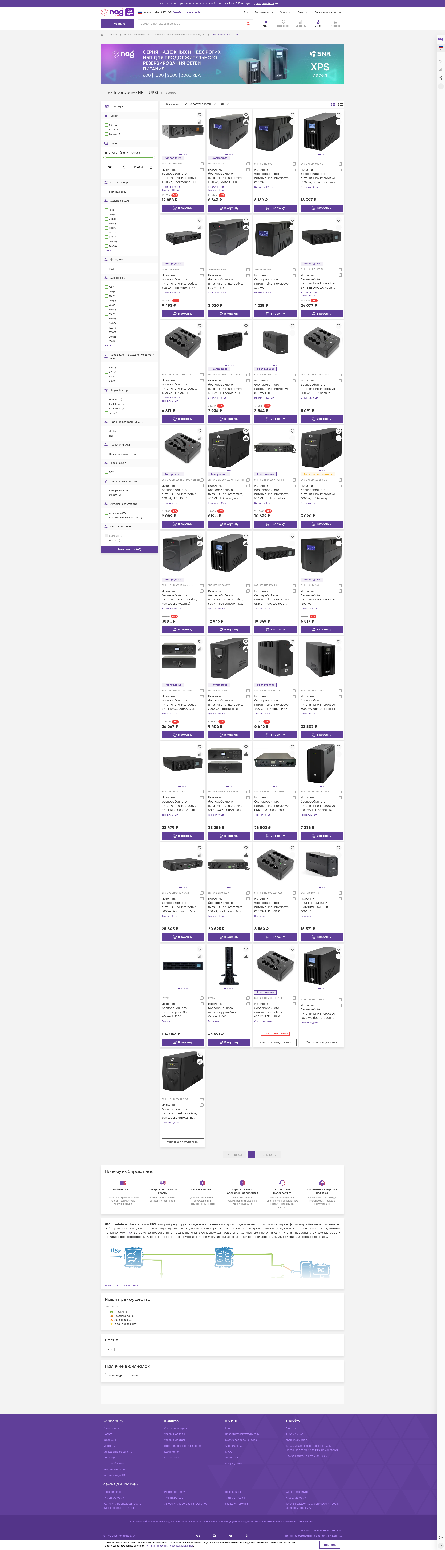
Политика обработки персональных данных (313, 1535)
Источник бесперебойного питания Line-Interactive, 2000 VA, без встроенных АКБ (318, 1011)
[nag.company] (198, 1536)
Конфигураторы (235, 1463)
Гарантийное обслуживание (182, 1446)
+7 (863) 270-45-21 (174, 1497)
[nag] (247, 1536)
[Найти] (248, 24)
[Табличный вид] (340, 104)
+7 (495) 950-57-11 (163, 12)
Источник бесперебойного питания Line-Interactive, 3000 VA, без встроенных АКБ (318, 703)
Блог (246, 12)
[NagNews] (230, 1536)
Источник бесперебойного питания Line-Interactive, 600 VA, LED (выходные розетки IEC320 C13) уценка (225, 492)
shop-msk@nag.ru (196, 12)
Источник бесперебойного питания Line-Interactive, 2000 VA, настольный (225, 703)
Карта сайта (172, 1457)
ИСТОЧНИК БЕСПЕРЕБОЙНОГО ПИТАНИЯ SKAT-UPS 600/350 (314, 905)
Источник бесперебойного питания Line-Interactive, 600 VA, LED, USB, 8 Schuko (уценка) (179, 492)
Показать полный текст (121, 1285)
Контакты (109, 1446)
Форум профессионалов (241, 1440)
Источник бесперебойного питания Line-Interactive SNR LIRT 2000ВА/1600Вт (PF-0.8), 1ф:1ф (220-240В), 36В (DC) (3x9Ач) (318, 281)
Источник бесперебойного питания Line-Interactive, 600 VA (271, 281)
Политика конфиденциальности (321, 1530)
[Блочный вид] (333, 104)
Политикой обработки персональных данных (169, 1545)
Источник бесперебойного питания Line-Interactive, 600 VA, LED (225, 281)
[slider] (104, 157)
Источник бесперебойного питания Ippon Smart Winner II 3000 (177, 1010)
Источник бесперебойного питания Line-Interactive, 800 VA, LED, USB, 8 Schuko (271, 905)
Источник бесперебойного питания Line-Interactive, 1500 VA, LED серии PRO (318, 804)
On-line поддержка (176, 1428)
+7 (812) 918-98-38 (296, 1497)
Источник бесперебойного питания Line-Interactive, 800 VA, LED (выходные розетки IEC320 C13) (179, 1111)
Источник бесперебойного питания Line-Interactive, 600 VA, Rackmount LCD (179, 281)
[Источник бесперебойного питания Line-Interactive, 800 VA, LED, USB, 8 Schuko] (275, 865)
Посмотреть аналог (275, 1033)
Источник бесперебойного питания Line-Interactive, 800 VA (271, 176)
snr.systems (232, 1457)
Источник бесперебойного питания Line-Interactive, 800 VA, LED (271, 387)
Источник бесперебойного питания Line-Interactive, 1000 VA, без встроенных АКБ (318, 176)
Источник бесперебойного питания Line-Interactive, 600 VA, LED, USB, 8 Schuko (271, 1010)
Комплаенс (171, 1451)
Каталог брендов (114, 1463)
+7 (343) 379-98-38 (113, 1497)
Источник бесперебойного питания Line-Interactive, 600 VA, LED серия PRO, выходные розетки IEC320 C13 (226, 387)
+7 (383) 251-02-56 (235, 1497)
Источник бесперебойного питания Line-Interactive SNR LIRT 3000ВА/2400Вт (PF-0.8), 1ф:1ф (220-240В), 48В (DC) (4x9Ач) (179, 804)
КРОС (228, 1451)
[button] (222, 3)
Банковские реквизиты (117, 1451)
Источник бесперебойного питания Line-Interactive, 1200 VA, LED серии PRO (271, 703)
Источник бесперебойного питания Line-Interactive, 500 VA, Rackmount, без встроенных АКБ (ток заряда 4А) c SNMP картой (179, 905)
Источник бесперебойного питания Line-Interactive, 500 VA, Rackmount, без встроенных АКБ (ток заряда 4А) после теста (271, 492)
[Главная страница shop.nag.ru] (117, 12)
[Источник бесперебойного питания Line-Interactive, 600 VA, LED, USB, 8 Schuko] (275, 966)
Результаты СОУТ (114, 1469)
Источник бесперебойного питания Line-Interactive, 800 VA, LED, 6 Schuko (318, 387)
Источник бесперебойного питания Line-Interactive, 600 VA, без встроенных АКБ (225, 597)
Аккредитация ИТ (114, 1475)
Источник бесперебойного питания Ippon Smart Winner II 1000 (223, 1010)
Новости (108, 1434)
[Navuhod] (214, 1536)
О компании (111, 1428)
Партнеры (110, 1457)
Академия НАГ (234, 1446)
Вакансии (109, 1440)
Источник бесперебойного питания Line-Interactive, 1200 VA (318, 597)
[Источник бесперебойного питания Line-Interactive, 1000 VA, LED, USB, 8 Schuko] (183, 342)
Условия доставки (175, 1440)
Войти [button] (318, 25)
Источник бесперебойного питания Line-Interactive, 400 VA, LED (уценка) (179, 597)
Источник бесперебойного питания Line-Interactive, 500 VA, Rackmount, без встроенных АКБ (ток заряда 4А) (225, 905)
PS (129, 1233)
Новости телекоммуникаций (243, 1434)
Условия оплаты (174, 1434)
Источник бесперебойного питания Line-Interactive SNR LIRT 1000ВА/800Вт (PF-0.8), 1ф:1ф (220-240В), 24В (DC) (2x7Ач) (271, 597)
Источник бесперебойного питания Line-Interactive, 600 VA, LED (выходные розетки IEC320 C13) (318, 492)
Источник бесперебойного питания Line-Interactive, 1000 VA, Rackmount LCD (179, 176)
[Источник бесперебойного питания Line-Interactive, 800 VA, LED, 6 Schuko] (322, 342)
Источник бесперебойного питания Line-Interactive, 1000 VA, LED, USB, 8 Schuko (179, 387)
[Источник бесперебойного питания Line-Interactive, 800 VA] (275, 131)
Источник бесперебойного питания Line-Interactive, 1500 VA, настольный (225, 176)
